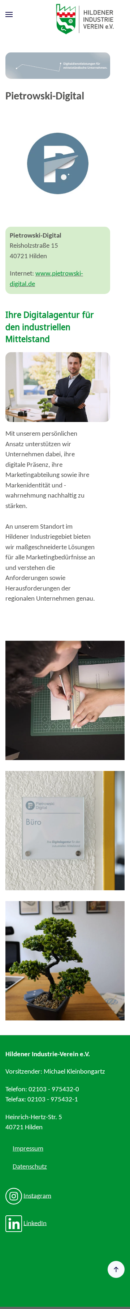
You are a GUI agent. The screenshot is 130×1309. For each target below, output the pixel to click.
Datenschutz (30, 1167)
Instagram (37, 1196)
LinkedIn (35, 1223)
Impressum (28, 1149)
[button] (9, 14)
